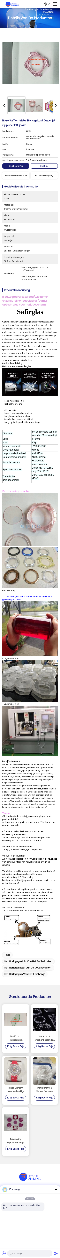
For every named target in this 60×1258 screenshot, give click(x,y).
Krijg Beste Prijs (16, 166)
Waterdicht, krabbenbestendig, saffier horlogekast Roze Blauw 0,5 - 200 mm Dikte (44, 1038)
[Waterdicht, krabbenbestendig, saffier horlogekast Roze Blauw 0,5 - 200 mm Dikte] (44, 1019)
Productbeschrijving (44, 175)
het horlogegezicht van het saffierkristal (27, 961)
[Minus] (56, 1189)
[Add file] (4, 1253)
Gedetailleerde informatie (16, 175)
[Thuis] (30, 1180)
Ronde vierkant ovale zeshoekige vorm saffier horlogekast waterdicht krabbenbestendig (15, 1089)
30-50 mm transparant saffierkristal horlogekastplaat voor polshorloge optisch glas (15, 1038)
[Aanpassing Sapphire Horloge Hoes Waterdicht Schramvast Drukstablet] (15, 1122)
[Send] (56, 1253)
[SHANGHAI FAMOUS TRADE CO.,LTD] (12, 4)
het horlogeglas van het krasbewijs (24, 974)
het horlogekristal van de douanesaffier (27, 967)
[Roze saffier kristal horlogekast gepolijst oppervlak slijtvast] (30, 63)
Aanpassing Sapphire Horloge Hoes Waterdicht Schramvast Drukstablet (15, 1141)
